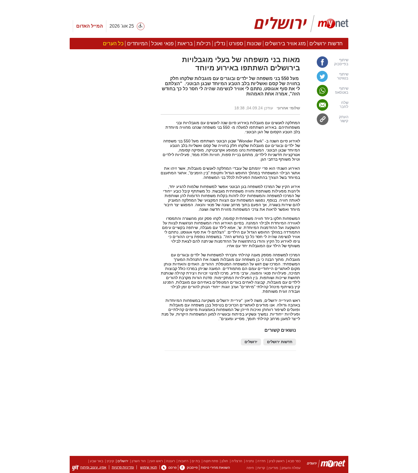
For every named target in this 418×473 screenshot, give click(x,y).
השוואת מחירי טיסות (215, 468)
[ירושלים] (326, 465)
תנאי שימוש (148, 467)
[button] (112, 321)
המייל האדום (89, 26)
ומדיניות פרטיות (123, 467)
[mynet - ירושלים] (301, 23)
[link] (327, 62)
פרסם (172, 468)
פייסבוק (192, 468)
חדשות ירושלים (279, 342)
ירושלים (251, 342)
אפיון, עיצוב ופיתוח (93, 467)
